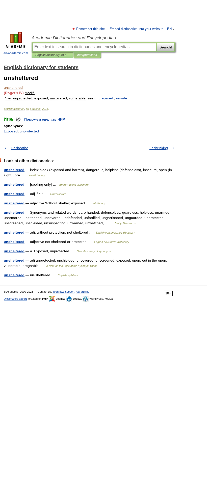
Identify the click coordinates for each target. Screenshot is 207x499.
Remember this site (91, 29)
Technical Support (63, 291)
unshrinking (158, 148)
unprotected (29, 131)
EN (169, 29)
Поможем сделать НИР (44, 119)
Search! (166, 47)
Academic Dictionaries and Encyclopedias (74, 37)
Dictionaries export (15, 298)
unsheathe (19, 148)
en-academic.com (16, 53)
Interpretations (87, 55)
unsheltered (14, 170)
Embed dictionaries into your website (136, 29)
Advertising (82, 291)
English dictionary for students (52, 55)
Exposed (11, 131)
